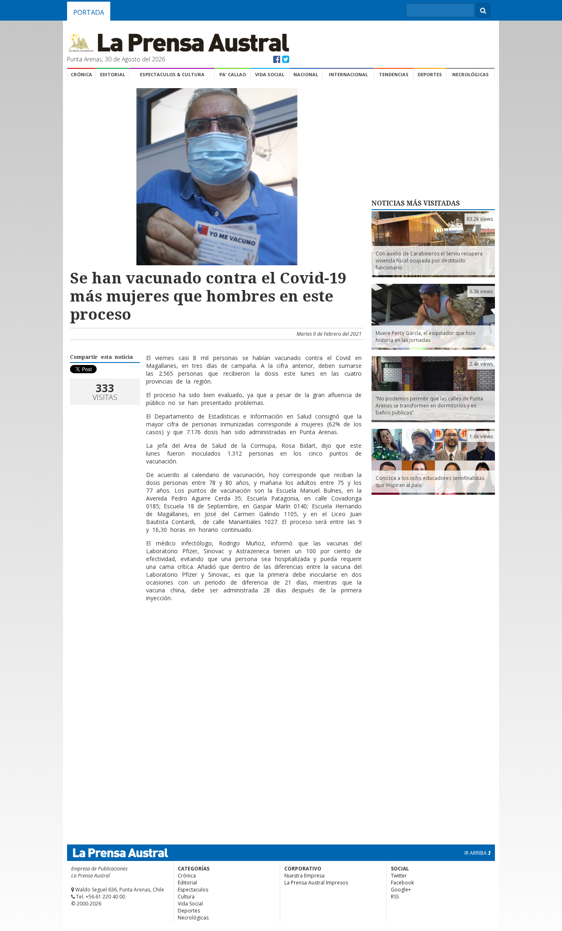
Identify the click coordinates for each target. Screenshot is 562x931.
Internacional (348, 74)
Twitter (399, 875)
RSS (395, 896)
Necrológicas (470, 74)
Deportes (430, 74)
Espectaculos (193, 889)
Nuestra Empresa (304, 875)
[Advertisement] (215, 634)
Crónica (81, 74)
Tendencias (394, 74)
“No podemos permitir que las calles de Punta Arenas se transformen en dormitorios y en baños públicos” (429, 405)
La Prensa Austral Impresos (316, 882)
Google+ (401, 889)
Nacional (305, 74)
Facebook (402, 882)
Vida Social (269, 74)
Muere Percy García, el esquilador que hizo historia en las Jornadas (426, 337)
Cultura (186, 896)
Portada (88, 12)
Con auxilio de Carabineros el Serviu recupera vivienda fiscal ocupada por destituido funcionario (429, 260)
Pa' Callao (232, 74)
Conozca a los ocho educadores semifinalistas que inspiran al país (430, 482)
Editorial (112, 74)
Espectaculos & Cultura (172, 74)
